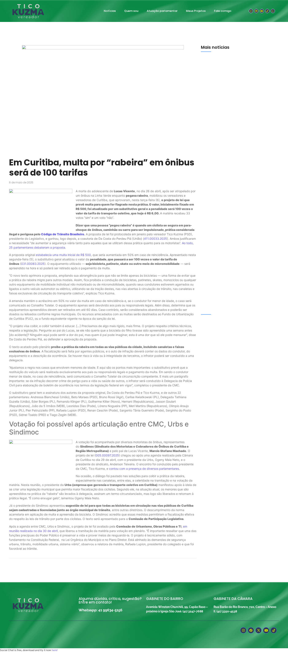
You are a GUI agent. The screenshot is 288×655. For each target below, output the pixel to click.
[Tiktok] (267, 11)
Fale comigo (222, 11)
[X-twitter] (258, 630)
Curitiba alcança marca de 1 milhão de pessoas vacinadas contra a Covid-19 (238, 301)
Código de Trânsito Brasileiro (62, 234)
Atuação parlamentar (162, 11)
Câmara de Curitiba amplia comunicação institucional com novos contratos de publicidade (239, 102)
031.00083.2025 (32, 263)
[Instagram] (251, 11)
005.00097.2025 (107, 455)
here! (55, 650)
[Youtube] (262, 11)
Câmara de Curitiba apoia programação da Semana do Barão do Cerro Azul (235, 152)
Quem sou (131, 11)
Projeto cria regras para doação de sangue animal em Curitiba (235, 251)
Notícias (110, 11)
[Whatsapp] (273, 11)
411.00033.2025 (155, 238)
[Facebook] (256, 11)
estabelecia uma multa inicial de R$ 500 (63, 255)
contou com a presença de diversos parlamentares (144, 468)
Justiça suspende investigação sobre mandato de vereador (237, 202)
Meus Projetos (196, 11)
